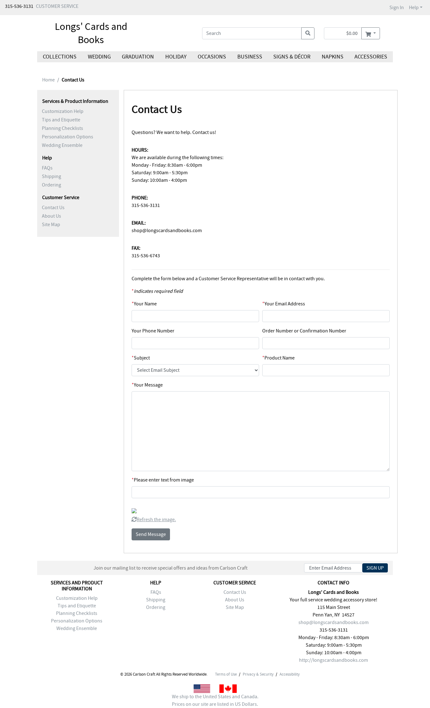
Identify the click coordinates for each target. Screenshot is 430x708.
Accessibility (290, 674)
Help (414, 7)
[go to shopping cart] (370, 33)
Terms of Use (226, 674)
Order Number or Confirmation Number (304, 331)
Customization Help (62, 111)
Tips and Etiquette (61, 120)
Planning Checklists (62, 128)
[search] (307, 33)
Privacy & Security (258, 674)
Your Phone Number (153, 331)
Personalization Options (67, 137)
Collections (59, 56)
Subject (141, 358)
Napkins (332, 56)
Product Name (278, 358)
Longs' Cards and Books (91, 33)
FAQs (47, 168)
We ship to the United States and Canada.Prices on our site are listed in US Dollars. (215, 700)
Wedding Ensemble (62, 145)
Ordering (51, 185)
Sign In (396, 7)
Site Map (51, 224)
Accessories (370, 56)
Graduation (138, 56)
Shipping (51, 176)
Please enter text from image (163, 480)
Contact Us (53, 207)
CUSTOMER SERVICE (57, 6)
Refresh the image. (156, 519)
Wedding (99, 56)
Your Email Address (283, 304)
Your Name (144, 304)
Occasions (212, 56)
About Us (51, 216)
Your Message (147, 385)
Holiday (175, 56)
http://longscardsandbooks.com (333, 660)
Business (249, 56)
